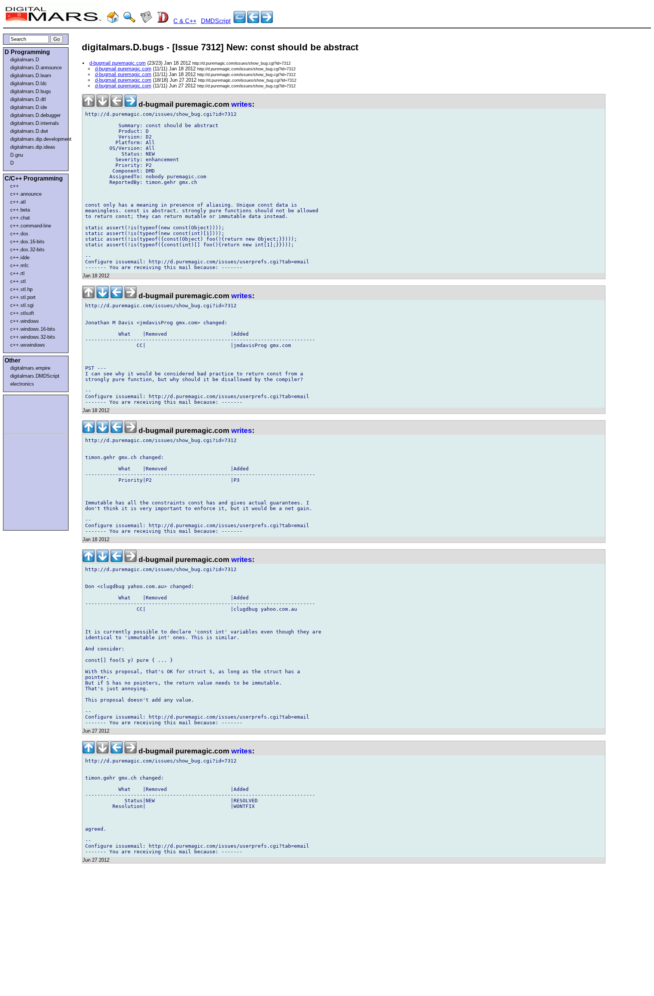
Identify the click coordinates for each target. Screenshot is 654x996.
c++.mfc (19, 265)
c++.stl (18, 281)
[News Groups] (146, 21)
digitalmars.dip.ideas (32, 147)
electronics (22, 384)
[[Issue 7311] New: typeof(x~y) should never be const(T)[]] (267, 21)
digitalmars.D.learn (30, 75)
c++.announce (26, 194)
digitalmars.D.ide (28, 107)
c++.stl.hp (21, 289)
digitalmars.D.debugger (35, 115)
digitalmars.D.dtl (28, 99)
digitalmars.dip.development (37, 139)
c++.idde (20, 257)
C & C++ (184, 21)
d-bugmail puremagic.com (117, 63)
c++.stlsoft (22, 313)
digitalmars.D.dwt (29, 131)
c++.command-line (30, 226)
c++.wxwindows (27, 345)
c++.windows (24, 321)
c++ (14, 186)
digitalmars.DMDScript (34, 376)
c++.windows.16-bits (32, 329)
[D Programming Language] (163, 21)
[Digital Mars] (113, 21)
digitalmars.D (24, 59)
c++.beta (20, 210)
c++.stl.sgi (22, 305)
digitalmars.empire (30, 368)
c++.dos (19, 234)
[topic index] (240, 21)
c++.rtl (17, 273)
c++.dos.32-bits (27, 249)
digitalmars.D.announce (36, 67)
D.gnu (16, 155)
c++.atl (18, 202)
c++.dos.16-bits (27, 241)
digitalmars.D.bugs (30, 91)
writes (241, 104)
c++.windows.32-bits (32, 337)
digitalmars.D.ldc (28, 83)
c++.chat (20, 218)
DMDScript (215, 21)
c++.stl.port (23, 297)
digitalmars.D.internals (34, 123)
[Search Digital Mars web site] (129, 21)
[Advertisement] (27, 413)
